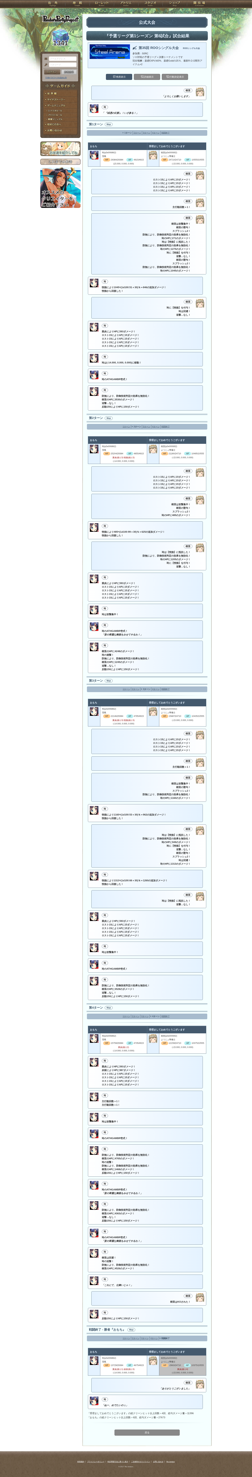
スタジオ (150, 4)
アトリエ (126, 4)
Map (109, 124)
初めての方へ (60, 125)
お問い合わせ (60, 131)
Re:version (170, 1462)
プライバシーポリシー (95, 1462)
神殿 (77, 4)
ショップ (175, 4)
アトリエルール (60, 115)
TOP (52, 4)
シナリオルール (60, 111)
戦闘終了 (165, 133)
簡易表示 (121, 76)
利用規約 (80, 1462)
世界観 (60, 94)
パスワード (45, 65)
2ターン (137, 133)
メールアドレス (45, 59)
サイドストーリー (60, 100)
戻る (147, 1432)
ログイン (52, 72)
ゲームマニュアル (60, 106)
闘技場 (199, 4)
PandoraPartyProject (60, 19)
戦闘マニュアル (60, 119)
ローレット (101, 4)
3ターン (146, 133)
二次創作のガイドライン (140, 1462)
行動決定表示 (177, 76)
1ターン (128, 133)
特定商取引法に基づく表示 (117, 1462)
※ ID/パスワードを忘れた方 (56, 78)
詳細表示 (149, 76)
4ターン (156, 133)
